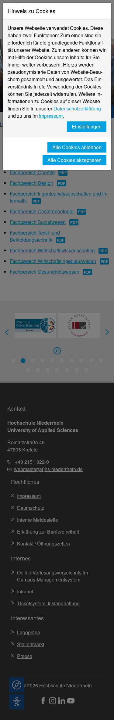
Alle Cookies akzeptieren (74, 160)
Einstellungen (87, 126)
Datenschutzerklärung (77, 108)
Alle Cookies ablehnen (77, 147)
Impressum (51, 115)
